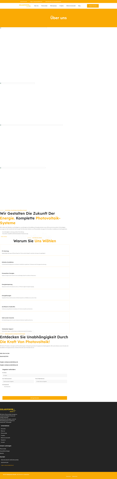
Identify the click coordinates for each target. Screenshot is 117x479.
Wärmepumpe (53, 5)
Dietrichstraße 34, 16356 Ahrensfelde (53, 1)
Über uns (36, 5)
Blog (79, 5)
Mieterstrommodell (70, 5)
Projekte (62, 5)
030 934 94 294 (23, 1)
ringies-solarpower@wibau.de (36, 1)
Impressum (68, 476)
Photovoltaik (44, 5)
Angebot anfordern (93, 5)
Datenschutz (74, 476)
